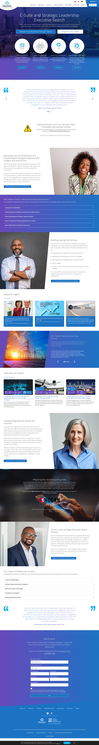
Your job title (53, 671)
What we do (41, 5)
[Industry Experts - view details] (40, 46)
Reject (74, 743)
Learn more (22, 67)
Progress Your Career (70, 31)
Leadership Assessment (51, 392)
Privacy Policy (62, 691)
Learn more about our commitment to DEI (15, 461)
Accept (66, 743)
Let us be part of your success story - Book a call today (65, 281)
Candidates (93, 1)
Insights (77, 708)
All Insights (7, 298)
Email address (34, 682)
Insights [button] (83, 5)
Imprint (50, 732)
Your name (34, 676)
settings (58, 743)
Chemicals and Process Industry (73, 388)
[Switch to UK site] (75, 2)
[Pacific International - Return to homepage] (42, 720)
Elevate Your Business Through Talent (36, 31)
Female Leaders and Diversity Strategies (82, 392)
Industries (48, 5)
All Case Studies (8, 377)
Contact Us (92, 5)
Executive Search (19, 392)
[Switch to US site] (78, 2)
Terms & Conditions (41, 732)
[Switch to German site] (82, 2)
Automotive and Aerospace (42, 388)
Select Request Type (36, 659)
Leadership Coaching (49, 708)
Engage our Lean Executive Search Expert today (63, 558)
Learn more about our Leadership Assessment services (48, 509)
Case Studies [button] (76, 5)
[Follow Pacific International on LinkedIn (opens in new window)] (48, 713)
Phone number (54, 676)
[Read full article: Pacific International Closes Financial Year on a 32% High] (49, 308)
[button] (33, 5)
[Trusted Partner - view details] (22, 46)
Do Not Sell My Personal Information (63, 732)
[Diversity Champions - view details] (58, 46)
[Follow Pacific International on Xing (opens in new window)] (51, 713)
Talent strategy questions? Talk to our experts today (17, 186)
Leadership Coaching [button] (58, 5)
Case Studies (70, 708)
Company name (35, 671)
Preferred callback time (36, 665)
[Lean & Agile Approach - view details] (76, 46)
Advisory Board (60, 708)
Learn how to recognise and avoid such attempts (55, 135)
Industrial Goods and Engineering (29, 392)
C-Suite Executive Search (10, 392)
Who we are (33, 5)
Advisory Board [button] (68, 5)
